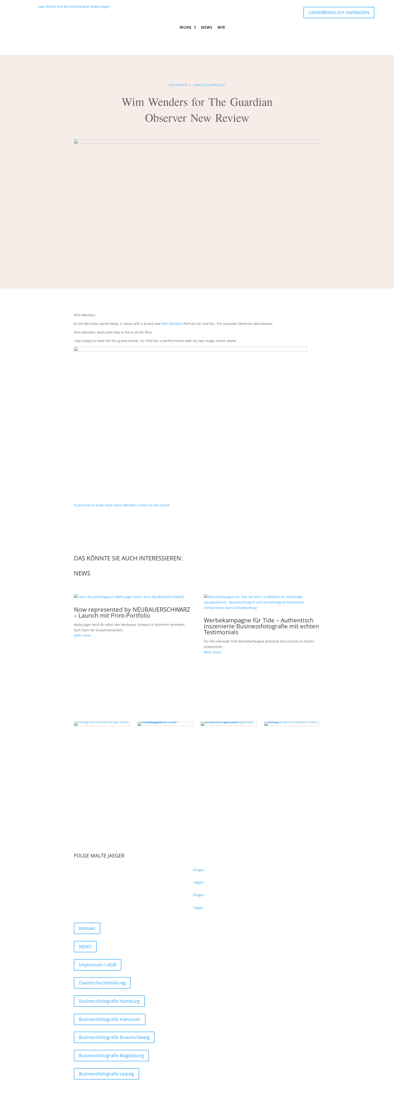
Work (186, 27)
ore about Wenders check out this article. (139, 505)
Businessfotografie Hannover (109, 1019)
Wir (221, 27)
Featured (178, 85)
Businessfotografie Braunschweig (114, 1037)
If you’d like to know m (91, 505)
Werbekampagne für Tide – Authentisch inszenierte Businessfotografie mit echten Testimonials (261, 626)
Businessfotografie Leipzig (106, 1074)
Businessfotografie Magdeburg (111, 1055)
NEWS (85, 946)
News (207, 27)
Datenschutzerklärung (102, 983)
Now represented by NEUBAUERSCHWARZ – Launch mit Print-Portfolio (132, 612)
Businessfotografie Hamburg (109, 1001)
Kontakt (87, 928)
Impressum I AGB (97, 965)
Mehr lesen (82, 635)
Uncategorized (209, 85)
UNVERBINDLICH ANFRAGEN (338, 12)
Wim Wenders (172, 323)
